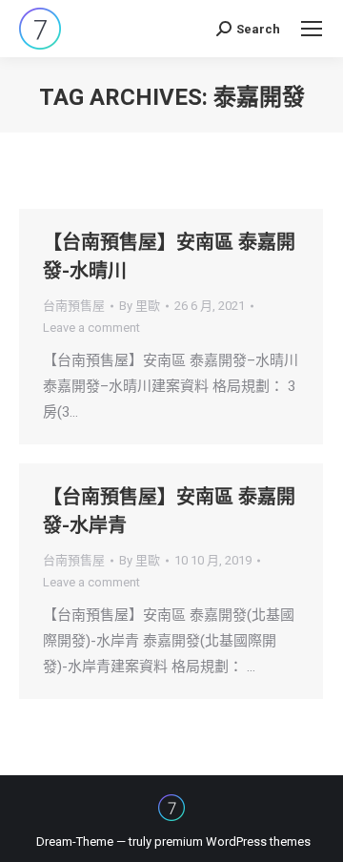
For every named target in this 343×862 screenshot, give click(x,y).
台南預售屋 (74, 305)
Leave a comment (91, 327)
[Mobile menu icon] (311, 28)
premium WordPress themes (232, 841)
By (139, 305)
